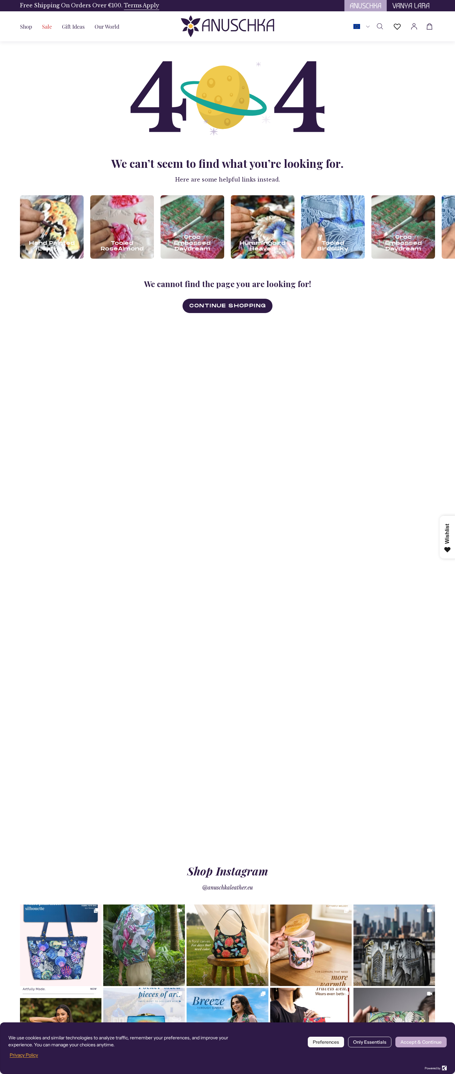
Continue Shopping (227, 305)
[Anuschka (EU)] (227, 26)
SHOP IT (61, 945)
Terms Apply (141, 5)
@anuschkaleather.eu (227, 887)
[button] (73, 26)
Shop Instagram (227, 871)
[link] (61, 945)
